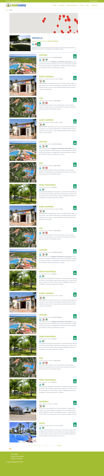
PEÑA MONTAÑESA (47, 185)
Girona (50, 57)
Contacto (94, 5)
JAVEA (42, 423)
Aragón (45, 187)
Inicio (54, 5)
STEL (41, 98)
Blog (87, 5)
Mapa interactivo (72, 5)
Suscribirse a (10, 448)
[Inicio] (16, 5)
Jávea (61, 425)
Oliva (58, 41)
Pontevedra (50, 404)
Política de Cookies (16, 458)
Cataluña (45, 57)
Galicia (44, 404)
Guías (82, 5)
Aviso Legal (14, 454)
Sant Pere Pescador (57, 57)
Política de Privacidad (17, 456)
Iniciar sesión (94, 1)
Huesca (49, 187)
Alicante (57, 425)
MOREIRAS (43, 402)
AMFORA (43, 55)
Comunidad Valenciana (43, 41)
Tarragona (50, 100)
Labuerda (54, 187)
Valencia (53, 41)
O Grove (55, 404)
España (34, 41)
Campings (61, 5)
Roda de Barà (57, 100)
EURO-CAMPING (41, 38)
